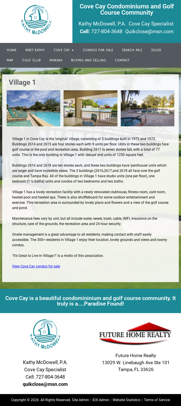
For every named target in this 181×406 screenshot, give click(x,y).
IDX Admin (100, 400)
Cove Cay (62, 50)
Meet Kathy (35, 50)
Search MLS (132, 50)
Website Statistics (126, 400)
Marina (55, 60)
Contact (122, 60)
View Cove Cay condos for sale (36, 266)
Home (12, 50)
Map (10, 60)
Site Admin (80, 400)
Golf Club (31, 60)
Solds (156, 50)
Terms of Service (157, 400)
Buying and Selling (88, 60)
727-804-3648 (107, 32)
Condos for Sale (98, 50)
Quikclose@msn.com (149, 32)
